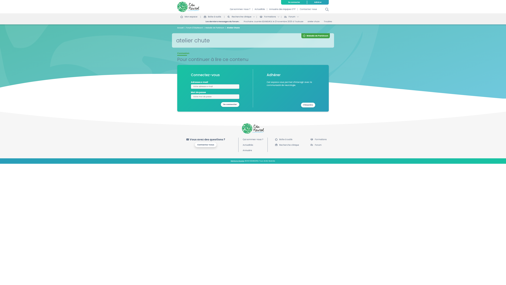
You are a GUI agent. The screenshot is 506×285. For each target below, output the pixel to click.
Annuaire (247, 150)
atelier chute (289, 21)
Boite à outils (327, 21)
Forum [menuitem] (292, 16)
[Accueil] (188, 7)
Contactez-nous (308, 9)
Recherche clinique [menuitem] (241, 16)
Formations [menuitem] (270, 16)
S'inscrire (308, 105)
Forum (318, 144)
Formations (321, 139)
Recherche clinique (289, 144)
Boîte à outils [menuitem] (214, 16)
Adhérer (318, 2)
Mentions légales (237, 161)
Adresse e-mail (199, 82)
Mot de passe (198, 92)
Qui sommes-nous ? (240, 9)
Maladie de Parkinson (214, 28)
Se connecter (294, 2)
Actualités (260, 9)
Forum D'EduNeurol (194, 28)
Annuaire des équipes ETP (282, 9)
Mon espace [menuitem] (191, 16)
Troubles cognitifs (308, 21)
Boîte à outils (285, 139)
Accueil (180, 28)
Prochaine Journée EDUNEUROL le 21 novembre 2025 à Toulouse (249, 21)
